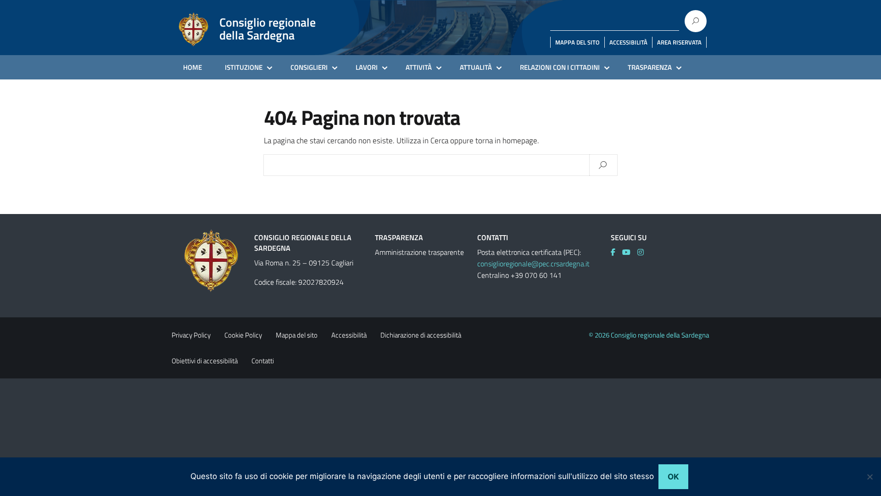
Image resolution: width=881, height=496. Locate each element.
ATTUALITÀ (476, 67)
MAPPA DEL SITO (577, 42)
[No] (869, 476)
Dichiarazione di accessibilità (420, 335)
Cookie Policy (243, 335)
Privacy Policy (191, 335)
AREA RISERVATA (679, 42)
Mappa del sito (297, 335)
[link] (616, 252)
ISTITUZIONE (243, 67)
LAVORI (367, 67)
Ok (673, 476)
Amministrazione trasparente (419, 252)
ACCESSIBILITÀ (628, 42)
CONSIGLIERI (309, 67)
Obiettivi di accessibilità (205, 360)
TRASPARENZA (650, 67)
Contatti (262, 360)
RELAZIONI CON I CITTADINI (560, 67)
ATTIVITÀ (419, 67)
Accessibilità (349, 335)
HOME (192, 67)
